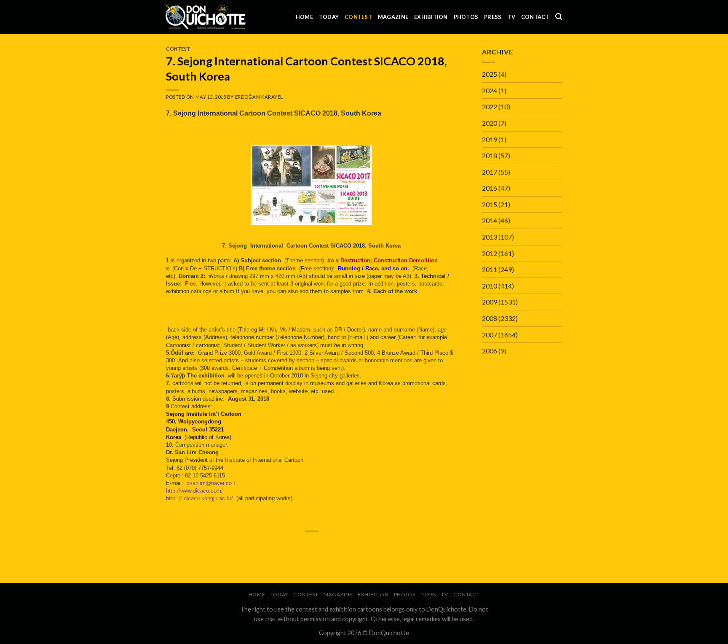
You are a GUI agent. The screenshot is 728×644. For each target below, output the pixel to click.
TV (511, 16)
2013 (489, 237)
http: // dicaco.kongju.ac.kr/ (199, 498)
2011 (489, 269)
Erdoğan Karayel (259, 97)
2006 (489, 351)
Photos (466, 16)
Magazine (393, 16)
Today (329, 16)
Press (492, 16)
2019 (489, 139)
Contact (535, 16)
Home (304, 16)
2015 (489, 204)
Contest (358, 16)
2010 (489, 286)
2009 (489, 302)
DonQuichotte (389, 632)
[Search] (558, 16)
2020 (489, 123)
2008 (489, 318)
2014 (489, 220)
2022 (489, 106)
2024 (489, 90)
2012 (489, 253)
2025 (489, 74)
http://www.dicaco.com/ (195, 491)
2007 (489, 335)
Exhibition (431, 16)
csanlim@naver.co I (212, 483)
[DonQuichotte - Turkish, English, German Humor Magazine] (205, 17)
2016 (489, 188)
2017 (489, 172)
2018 (489, 155)
